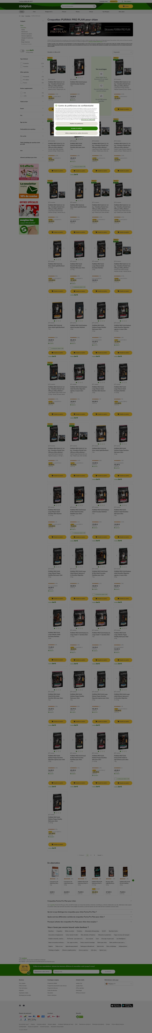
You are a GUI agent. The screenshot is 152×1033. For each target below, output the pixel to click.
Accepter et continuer (76, 128)
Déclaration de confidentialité (88, 119)
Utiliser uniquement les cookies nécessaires (76, 133)
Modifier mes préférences (76, 123)
